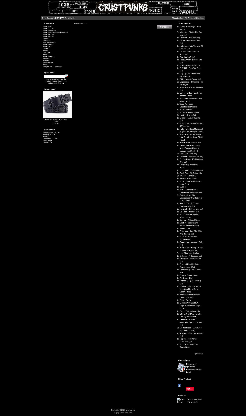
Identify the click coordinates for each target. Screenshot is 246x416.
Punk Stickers (48, 36)
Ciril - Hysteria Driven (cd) (190, 79)
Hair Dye (46, 52)
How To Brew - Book (188, 179)
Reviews (182, 396)
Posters (46, 60)
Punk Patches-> (49, 30)
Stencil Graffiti (185, 300)
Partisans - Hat (186, 278)
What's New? (50, 89)
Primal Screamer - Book (189, 112)
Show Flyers (48, 62)
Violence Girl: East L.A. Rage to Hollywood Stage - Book (190, 305)
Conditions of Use (50, 138)
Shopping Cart (178, 18)
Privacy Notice (49, 134)
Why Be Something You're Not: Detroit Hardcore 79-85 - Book (191, 137)
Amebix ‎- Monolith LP (188, 176)
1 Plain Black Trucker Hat (190, 143)
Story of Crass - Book (189, 275)
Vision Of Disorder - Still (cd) (191, 157)
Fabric (45, 50)
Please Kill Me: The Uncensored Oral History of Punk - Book (191, 198)
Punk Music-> (48, 56)
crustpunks (130, 410)
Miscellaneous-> (49, 42)
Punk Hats (47, 46)
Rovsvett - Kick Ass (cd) (190, 38)
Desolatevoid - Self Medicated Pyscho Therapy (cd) (191, 322)
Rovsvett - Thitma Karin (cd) (191, 209)
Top (43, 18)
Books (45, 48)
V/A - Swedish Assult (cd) (190, 65)
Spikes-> (46, 40)
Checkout (200, 18)
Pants (45, 54)
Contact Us (47, 142)
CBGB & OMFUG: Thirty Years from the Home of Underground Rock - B (190, 148)
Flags (45, 64)
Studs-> (46, 38)
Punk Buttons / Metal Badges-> (55, 32)
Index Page (47, 140)
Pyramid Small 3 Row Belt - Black (56, 120)
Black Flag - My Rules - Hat (191, 173)
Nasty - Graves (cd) (188, 115)
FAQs (45, 136)
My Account (190, 18)
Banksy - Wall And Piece (190, 220)
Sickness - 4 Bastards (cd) (191, 256)
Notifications (184, 360)
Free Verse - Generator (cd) (191, 170)
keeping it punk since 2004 (123, 413)
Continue (164, 27)
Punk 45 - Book (186, 109)
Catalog (50, 18)
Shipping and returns (51, 132)
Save (191, 389)
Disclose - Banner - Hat (189, 212)
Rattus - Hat (185, 228)
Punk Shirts (47, 26)
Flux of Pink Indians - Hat (190, 311)
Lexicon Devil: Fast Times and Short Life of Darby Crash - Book (190, 289)
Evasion (183, 187)
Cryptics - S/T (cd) (187, 57)
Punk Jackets (48, 34)
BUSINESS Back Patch (64, 18)
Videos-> (46, 58)
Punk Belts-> (48, 44)
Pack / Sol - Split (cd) (188, 154)
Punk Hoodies (48, 28)
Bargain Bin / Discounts (52, 66)
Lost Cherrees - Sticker (189, 253)
